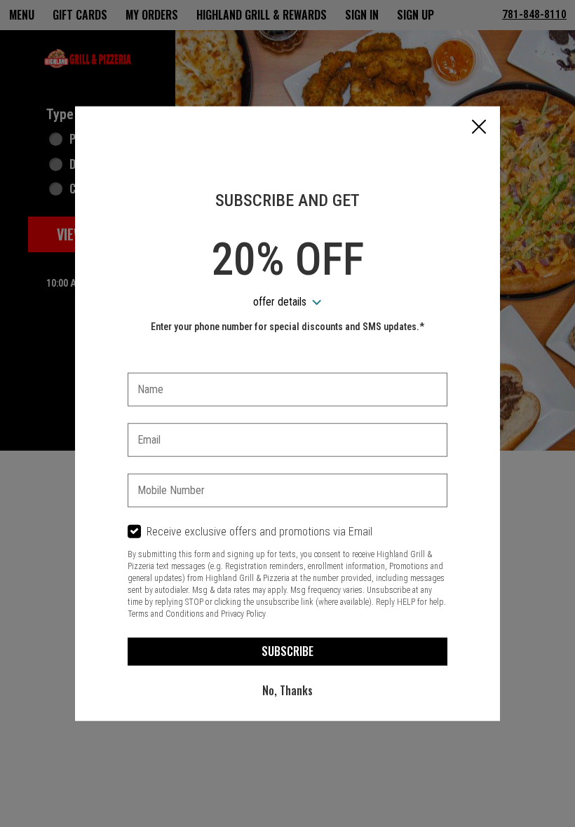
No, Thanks (287, 690)
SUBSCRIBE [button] (287, 651)
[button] (479, 128)
